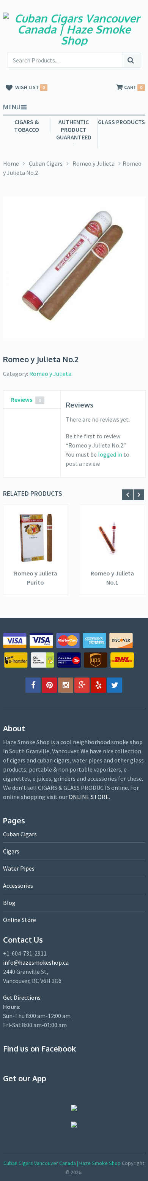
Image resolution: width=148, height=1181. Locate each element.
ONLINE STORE (89, 797)
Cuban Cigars (46, 163)
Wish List (27, 88)
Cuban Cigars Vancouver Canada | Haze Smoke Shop (62, 1163)
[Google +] (82, 685)
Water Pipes (19, 868)
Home (11, 163)
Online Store (19, 920)
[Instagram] (65, 685)
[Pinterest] (49, 685)
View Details (36, 556)
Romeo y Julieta (93, 163)
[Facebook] (33, 685)
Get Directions (22, 997)
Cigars (11, 851)
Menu (11, 107)
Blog (9, 902)
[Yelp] (98, 685)
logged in (110, 454)
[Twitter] (114, 685)
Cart (130, 87)
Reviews (26, 399)
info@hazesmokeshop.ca (36, 962)
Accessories (18, 885)
